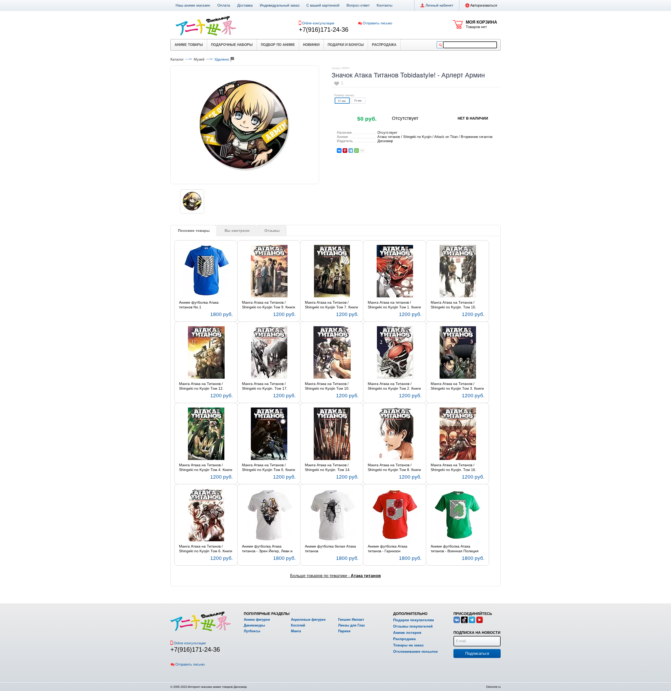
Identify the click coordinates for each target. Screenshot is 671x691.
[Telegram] (350, 150)
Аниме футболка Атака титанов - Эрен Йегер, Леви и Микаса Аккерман (267, 549)
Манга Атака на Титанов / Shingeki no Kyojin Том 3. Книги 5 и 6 (457, 386)
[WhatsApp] (356, 150)
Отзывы (272, 230)
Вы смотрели (237, 230)
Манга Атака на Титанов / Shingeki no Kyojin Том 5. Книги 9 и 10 (268, 467)
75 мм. (358, 100)
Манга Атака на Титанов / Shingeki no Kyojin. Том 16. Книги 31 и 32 (453, 467)
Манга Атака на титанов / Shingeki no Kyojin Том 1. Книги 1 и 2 (394, 305)
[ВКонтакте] (339, 150)
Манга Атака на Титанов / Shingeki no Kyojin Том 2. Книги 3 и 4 (394, 386)
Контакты (384, 5)
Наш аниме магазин (193, 5)
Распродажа (384, 45)
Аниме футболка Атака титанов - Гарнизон (387, 548)
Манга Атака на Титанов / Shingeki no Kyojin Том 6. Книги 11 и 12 (205, 549)
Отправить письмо (377, 23)
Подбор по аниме (278, 45)
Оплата (223, 5)
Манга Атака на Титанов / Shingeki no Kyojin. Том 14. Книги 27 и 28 (327, 467)
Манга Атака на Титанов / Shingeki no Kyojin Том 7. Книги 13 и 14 (331, 305)
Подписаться (477, 653)
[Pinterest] (345, 150)
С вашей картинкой (322, 5)
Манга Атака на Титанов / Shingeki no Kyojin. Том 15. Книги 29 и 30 (453, 305)
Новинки (311, 45)
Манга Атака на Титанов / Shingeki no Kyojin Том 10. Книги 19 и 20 (327, 386)
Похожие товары (194, 230)
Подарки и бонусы (346, 45)
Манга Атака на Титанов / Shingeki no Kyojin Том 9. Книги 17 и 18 (268, 305)
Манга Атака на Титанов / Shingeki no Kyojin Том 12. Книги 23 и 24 (201, 386)
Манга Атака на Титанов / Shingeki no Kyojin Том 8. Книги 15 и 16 (394, 467)
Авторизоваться (483, 5)
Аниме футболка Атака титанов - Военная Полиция (455, 548)
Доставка (245, 5)
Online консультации (318, 23)
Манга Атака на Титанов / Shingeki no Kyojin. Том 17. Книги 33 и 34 (265, 386)
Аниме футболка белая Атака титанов (330, 548)
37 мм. (342, 100)
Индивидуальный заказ (279, 5)
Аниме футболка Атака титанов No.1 (199, 304)
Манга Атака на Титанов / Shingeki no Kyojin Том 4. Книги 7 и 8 (205, 467)
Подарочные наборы (232, 45)
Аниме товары (189, 45)
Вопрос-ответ (358, 5)
